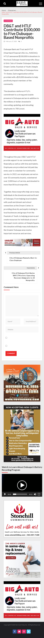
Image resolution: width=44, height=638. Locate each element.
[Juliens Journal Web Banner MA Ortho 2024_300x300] (22, 559)
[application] (22, 485)
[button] (22, 485)
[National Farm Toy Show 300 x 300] (22, 383)
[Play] (5, 494)
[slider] (20, 494)
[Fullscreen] (39, 494)
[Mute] (35, 494)
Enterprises (8, 21)
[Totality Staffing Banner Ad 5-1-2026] (22, 433)
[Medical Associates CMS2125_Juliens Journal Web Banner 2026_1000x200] (22, 243)
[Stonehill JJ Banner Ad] (22, 518)
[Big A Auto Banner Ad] (22, 132)
